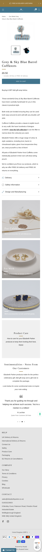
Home (4, 16)
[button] (17, 421)
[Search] (39, 10)
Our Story (5, 470)
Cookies (5, 481)
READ (21, 345)
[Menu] (3, 10)
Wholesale (6, 488)
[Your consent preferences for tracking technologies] (40, 414)
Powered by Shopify (21, 546)
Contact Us (6, 444)
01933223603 (7, 503)
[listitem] (21, 3)
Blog (3, 484)
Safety (4, 448)
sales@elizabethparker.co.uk (13, 499)
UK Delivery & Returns (10, 437)
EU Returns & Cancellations (12, 459)
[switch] (37, 547)
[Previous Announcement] (3, 3)
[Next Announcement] (38, 3)
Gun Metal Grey (14, 16)
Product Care (7, 451)
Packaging (6, 455)
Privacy (4, 477)
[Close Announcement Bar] (40, 3)
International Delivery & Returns (14, 441)
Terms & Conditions (9, 473)
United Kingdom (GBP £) (20, 532)
